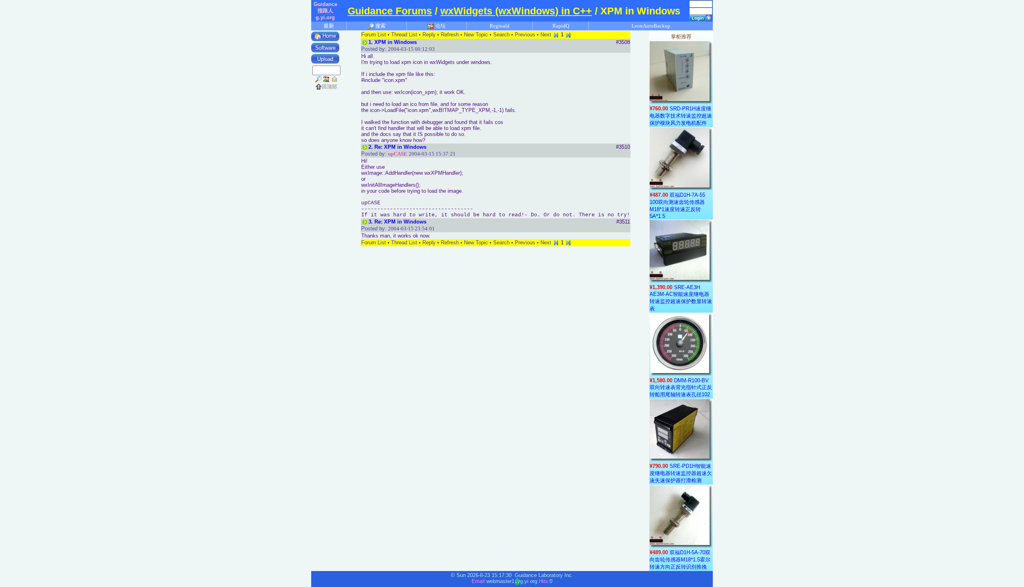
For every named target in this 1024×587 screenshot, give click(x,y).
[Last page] (568, 35)
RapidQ (560, 26)
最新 (329, 26)
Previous (525, 35)
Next (545, 35)
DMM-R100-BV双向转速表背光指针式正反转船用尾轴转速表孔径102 (681, 387)
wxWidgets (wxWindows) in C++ (516, 10)
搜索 (380, 26)
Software (325, 48)
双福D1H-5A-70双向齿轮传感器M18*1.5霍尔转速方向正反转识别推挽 (680, 559)
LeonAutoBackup (651, 26)
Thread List (404, 35)
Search (501, 35)
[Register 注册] (709, 17)
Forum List (373, 35)
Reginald (500, 26)
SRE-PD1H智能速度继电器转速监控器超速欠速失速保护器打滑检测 (681, 473)
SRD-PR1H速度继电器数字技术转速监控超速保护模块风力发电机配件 (681, 116)
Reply (429, 35)
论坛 (440, 26)
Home (328, 36)
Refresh (450, 35)
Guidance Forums (390, 10)
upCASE (397, 154)
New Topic (476, 35)
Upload (325, 59)
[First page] (556, 35)
